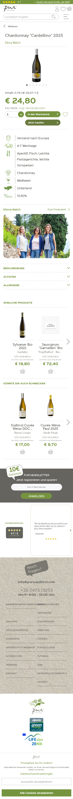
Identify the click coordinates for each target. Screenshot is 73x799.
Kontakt (11, 673)
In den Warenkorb (38, 114)
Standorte (13, 638)
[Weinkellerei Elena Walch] (36, 236)
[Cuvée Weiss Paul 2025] (50, 406)
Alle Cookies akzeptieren (36, 793)
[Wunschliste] (64, 8)
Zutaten (9, 276)
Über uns (43, 630)
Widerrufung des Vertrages (48, 608)
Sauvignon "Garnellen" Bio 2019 (50, 346)
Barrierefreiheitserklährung (21, 604)
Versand (11, 664)
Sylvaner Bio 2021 (22, 346)
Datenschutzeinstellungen (36, 773)
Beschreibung (13, 268)
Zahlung (11, 621)
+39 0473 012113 (37, 590)
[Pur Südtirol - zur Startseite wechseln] (10, 9)
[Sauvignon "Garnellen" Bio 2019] (50, 325)
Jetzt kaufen (36, 122)
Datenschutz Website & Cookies (52, 677)
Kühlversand (45, 621)
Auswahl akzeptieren (36, 782)
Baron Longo (22, 432)
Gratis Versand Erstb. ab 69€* (53, 2)
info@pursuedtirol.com (36, 582)
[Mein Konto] (57, 8)
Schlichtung (14, 655)
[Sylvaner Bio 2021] (22, 325)
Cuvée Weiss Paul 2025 (50, 427)
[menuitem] (67, 17)
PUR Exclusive (46, 647)
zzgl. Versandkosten (32, 108)
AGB (39, 664)
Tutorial (42, 655)
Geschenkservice (17, 630)
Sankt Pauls (50, 432)
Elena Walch (13, 42)
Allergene (11, 285)
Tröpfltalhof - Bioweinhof (50, 352)
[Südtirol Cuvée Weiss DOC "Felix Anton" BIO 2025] (22, 406)
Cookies (42, 638)
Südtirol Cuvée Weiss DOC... (22, 427)
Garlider (22, 352)
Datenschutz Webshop (20, 647)
